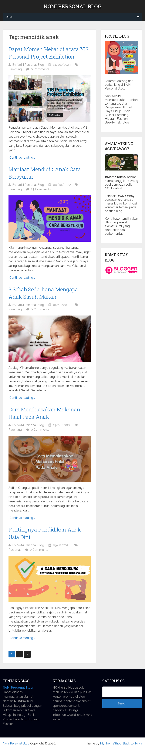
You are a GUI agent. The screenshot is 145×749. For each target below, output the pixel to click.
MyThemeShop (111, 743)
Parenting (15, 69)
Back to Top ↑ (132, 743)
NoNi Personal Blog (30, 64)
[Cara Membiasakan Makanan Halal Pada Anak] (49, 459)
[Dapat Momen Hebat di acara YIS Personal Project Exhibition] (49, 98)
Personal (14, 550)
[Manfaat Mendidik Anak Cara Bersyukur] (49, 218)
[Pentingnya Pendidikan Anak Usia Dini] (49, 579)
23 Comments (41, 189)
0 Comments (40, 69)
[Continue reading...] (21, 157)
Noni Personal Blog (72, 6)
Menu (9, 17)
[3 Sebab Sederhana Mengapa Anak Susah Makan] (49, 338)
